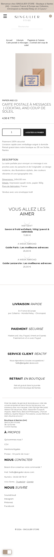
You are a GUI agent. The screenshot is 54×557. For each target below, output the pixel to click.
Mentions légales (12, 449)
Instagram (9, 499)
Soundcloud (10, 495)
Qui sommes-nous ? (13, 439)
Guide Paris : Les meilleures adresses (27, 247)
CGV (6, 444)
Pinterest (8, 502)
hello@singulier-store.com (27, 363)
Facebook (9, 506)
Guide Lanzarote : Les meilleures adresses (27, 263)
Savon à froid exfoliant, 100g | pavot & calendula (27, 230)
